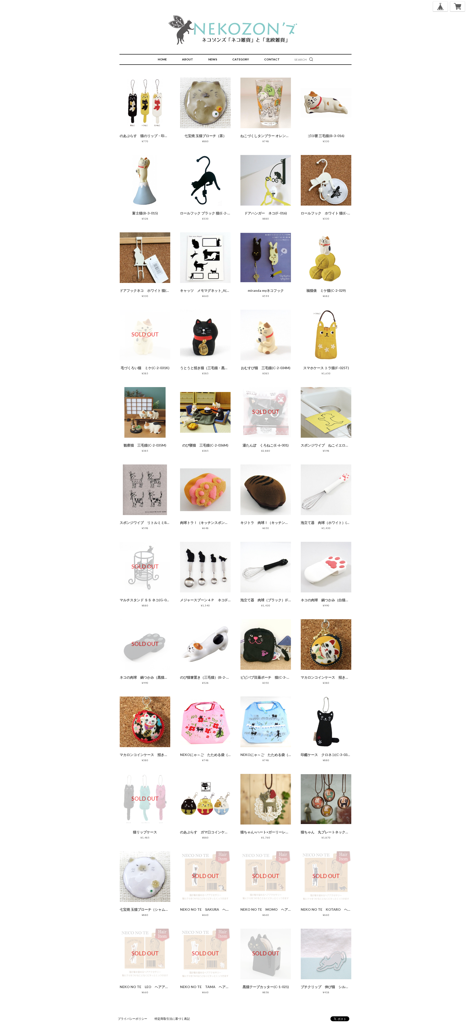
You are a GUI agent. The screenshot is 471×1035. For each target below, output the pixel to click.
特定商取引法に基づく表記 (172, 1019)
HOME (162, 59)
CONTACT (272, 59)
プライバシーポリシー (132, 1019)
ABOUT (187, 59)
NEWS (212, 59)
